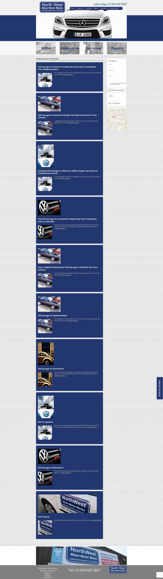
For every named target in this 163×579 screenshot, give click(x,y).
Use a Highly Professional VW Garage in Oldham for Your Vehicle (68, 268)
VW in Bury (43, 516)
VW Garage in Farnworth (51, 368)
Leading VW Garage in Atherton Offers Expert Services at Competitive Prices (67, 172)
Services (89, 8)
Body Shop (114, 8)
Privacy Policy (115, 84)
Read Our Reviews (159, 388)
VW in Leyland (45, 421)
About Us (80, 8)
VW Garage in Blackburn (51, 467)
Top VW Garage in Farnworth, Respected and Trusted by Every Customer (67, 220)
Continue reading (68, 74)
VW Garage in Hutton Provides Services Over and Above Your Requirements (67, 68)
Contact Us (104, 8)
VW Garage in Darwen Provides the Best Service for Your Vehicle (67, 116)
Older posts (40, 542)
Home (73, 8)
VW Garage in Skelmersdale (52, 315)
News (96, 8)
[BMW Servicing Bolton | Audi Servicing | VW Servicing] (52, 7)
